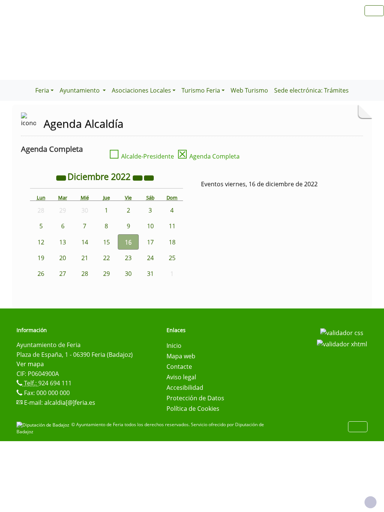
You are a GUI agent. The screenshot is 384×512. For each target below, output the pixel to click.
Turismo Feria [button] (201, 90)
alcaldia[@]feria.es (69, 402)
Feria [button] (42, 90)
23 (128, 258)
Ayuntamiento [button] (80, 90)
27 (62, 273)
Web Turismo (249, 90)
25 (172, 258)
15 (106, 242)
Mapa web (180, 356)
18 (172, 242)
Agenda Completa (208, 156)
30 (128, 273)
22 (106, 258)
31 (150, 273)
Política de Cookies (192, 408)
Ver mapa (30, 364)
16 (128, 242)
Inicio (174, 345)
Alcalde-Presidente (141, 156)
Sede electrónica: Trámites (311, 90)
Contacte (179, 366)
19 (41, 258)
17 (150, 242)
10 (150, 226)
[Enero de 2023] (149, 178)
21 (84, 258)
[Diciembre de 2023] (138, 178)
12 (41, 242)
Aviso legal (181, 377)
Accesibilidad (184, 387)
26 (41, 273)
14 (84, 242)
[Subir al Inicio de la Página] (370, 502)
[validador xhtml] (342, 343)
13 (62, 242)
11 (172, 226)
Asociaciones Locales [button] (141, 90)
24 (150, 258)
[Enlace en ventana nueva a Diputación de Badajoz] (43, 424)
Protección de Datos (195, 398)
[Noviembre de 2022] (62, 178)
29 (106, 273)
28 (84, 273)
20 (62, 258)
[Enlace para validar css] (341, 332)
